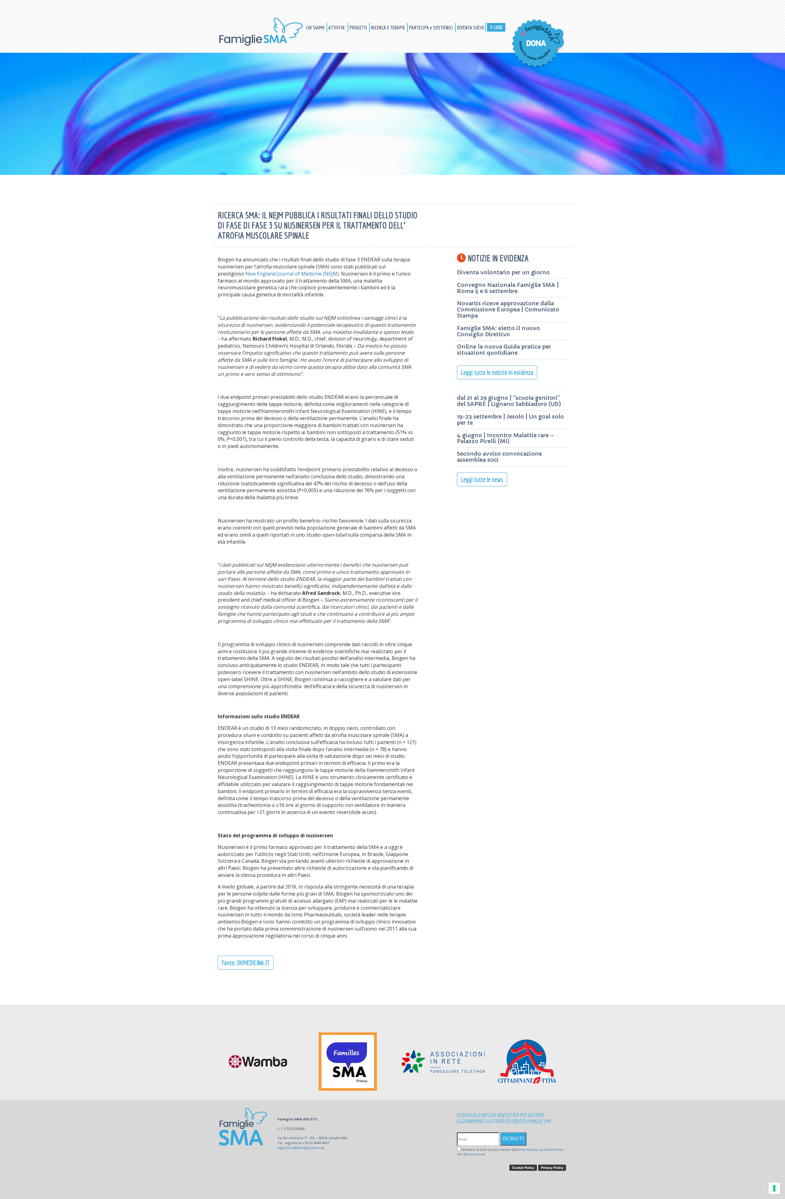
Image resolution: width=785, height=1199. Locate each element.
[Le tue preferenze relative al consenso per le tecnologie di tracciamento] (774, 1188)
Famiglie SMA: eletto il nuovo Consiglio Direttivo (498, 331)
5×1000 (496, 27)
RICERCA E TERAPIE (388, 27)
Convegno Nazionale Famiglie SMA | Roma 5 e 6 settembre (508, 288)
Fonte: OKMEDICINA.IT (246, 962)
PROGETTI (359, 27)
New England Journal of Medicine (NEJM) (292, 273)
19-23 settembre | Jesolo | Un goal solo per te (510, 419)
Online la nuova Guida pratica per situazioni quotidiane (504, 349)
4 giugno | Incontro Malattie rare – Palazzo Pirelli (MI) (505, 438)
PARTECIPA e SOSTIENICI (431, 27)
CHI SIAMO (315, 27)
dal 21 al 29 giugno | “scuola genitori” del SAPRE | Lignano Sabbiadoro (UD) (509, 400)
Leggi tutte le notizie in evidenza (497, 372)
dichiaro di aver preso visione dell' (510, 1152)
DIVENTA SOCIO (470, 27)
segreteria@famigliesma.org (301, 1147)
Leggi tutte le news (482, 479)
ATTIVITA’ (337, 27)
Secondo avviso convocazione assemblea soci (499, 456)
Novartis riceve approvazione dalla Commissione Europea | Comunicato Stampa (508, 309)
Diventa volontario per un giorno (503, 272)
